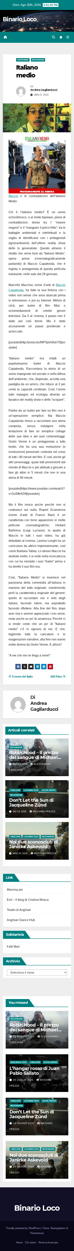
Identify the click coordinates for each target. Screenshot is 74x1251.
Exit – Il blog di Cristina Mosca (28, 899)
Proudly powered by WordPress (24, 1228)
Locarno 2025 (31, 790)
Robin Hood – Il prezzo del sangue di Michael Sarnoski (33, 757)
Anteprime (22, 60)
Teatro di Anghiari (19, 909)
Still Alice (56, 676)
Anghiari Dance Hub (21, 920)
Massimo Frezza (44, 811)
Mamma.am (15, 889)
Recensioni (38, 60)
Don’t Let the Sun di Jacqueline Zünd (31, 802)
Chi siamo (30, 1242)
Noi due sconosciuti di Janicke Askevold (33, 844)
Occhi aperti (49, 790)
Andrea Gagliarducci (43, 90)
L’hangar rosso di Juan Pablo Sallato (34, 1071)
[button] (53, 37)
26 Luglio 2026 (23, 1080)
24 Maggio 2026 (24, 1166)
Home (19, 1242)
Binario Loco (20, 19)
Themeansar (36, 1233)
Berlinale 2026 (19, 1062)
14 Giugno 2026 (24, 1123)
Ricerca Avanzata (48, 1242)
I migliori (15, 790)
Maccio (13, 196)
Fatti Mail (13, 946)
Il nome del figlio (22, 676)
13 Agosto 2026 (24, 1036)
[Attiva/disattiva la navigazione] (68, 37)
